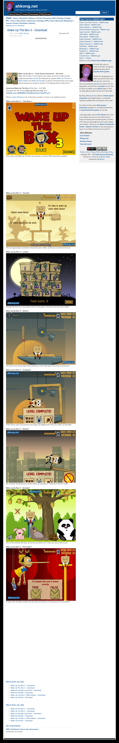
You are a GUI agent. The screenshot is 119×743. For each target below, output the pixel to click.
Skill (54, 18)
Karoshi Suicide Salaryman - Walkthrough (94, 29)
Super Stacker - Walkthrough (89, 25)
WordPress (101, 159)
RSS (7, 729)
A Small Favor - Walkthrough (89, 56)
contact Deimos (17, 97)
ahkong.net (26, 6)
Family (15, 23)
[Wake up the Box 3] (12, 84)
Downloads (34, 14)
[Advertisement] (40, 56)
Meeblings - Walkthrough (88, 46)
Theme (94, 157)
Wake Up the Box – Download (22, 697)
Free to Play (15, 21)
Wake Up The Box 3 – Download (27, 30)
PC (7, 20)
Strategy (60, 18)
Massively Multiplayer (64, 21)
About (17, 14)
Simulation (24, 23)
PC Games (102, 115)
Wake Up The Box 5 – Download (23, 685)
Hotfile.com (11, 93)
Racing (32, 23)
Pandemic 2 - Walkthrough (89, 51)
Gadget (68, 18)
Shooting (47, 18)
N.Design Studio (104, 157)
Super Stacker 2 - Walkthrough (90, 27)
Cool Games (85, 135)
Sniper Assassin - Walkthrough (90, 39)
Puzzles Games (86, 141)
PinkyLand (84, 138)
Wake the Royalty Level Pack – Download (26, 690)
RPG (47, 21)
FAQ (42, 14)
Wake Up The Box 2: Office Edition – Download (28, 695)
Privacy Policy (95, 152)
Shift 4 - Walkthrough (87, 53)
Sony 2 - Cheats (85, 58)
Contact (25, 14)
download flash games (90, 110)
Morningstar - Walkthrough (89, 37)
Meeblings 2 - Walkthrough (89, 49)
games (96, 84)
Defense (32, 18)
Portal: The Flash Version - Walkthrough (94, 22)
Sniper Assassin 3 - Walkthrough (91, 44)
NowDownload (33, 93)
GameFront (44, 93)
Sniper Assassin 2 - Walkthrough (91, 41)
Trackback (15, 729)
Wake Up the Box (35, 78)
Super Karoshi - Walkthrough (89, 32)
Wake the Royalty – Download (22, 693)
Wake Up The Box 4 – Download (23, 688)
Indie (52, 21)
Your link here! (85, 144)
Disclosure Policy (107, 152)
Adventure (23, 18)
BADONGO (22, 93)
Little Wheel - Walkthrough (89, 34)
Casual (9, 23)
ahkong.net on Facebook (15, 25)
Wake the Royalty (38, 81)
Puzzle (39, 18)
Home (11, 14)
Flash (9, 18)
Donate (48, 14)
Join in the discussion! (29, 729)
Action (15, 18)
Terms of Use (84, 152)
